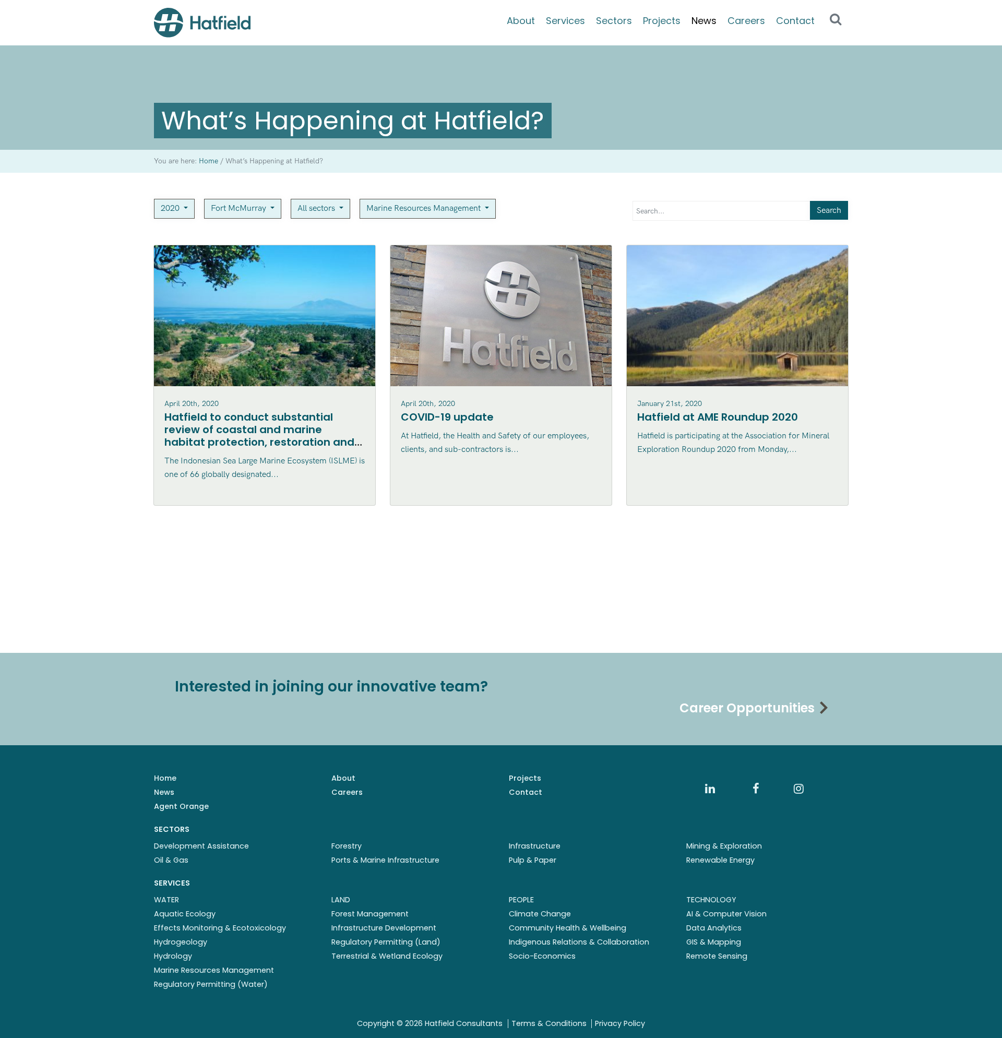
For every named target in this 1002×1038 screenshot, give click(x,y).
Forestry (346, 846)
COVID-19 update (447, 417)
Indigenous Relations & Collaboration (579, 942)
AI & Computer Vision (726, 914)
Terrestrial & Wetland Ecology (387, 956)
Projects (662, 20)
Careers (746, 20)
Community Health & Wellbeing (567, 928)
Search (829, 211)
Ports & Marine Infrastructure (385, 860)
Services (565, 20)
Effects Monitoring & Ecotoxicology (220, 928)
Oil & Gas (171, 860)
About (521, 20)
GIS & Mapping (713, 942)
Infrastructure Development (383, 928)
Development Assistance (201, 846)
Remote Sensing (716, 956)
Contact (795, 20)
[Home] (202, 23)
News (704, 20)
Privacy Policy (620, 1023)
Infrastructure (534, 846)
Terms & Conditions (549, 1023)
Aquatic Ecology (185, 914)
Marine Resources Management (424, 208)
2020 (171, 208)
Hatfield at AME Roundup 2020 (717, 417)
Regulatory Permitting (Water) (211, 984)
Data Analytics (714, 928)
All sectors (317, 208)
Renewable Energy (720, 860)
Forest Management (370, 914)
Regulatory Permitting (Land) (385, 942)
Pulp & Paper (532, 860)
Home (165, 778)
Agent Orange (181, 806)
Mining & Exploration (724, 846)
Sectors (614, 20)
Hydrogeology (180, 942)
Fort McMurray (239, 208)
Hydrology (173, 956)
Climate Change (540, 914)
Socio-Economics (542, 956)
